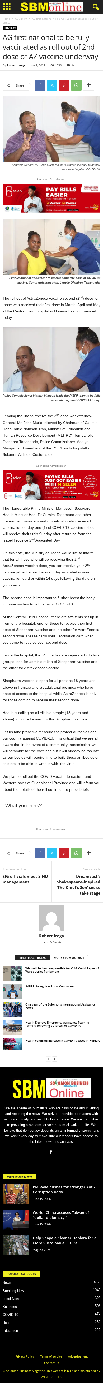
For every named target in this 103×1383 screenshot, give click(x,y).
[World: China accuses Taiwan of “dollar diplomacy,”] (16, 1220)
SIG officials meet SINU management (25, 879)
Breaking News (14, 1291)
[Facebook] (40, 85)
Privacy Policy (24, 1356)
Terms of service (51, 1356)
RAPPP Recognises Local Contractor (49, 986)
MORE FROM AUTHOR (69, 958)
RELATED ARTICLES (32, 958)
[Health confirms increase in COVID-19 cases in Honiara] (12, 1044)
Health (7, 1323)
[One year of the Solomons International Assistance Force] (12, 1009)
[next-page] (54, 1059)
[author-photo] (51, 918)
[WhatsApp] (76, 85)
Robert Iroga (16, 65)
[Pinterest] (64, 85)
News (7, 1283)
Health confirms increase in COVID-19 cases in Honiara (62, 1040)
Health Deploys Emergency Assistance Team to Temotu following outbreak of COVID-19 (57, 1024)
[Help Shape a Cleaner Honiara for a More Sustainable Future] (16, 1245)
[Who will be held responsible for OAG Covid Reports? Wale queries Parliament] (12, 973)
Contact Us (51, 1363)
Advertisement (78, 1356)
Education (10, 1331)
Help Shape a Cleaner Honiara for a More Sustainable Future (64, 1240)
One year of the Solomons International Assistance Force (60, 1006)
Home (6, 18)
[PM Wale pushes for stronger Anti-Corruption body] (16, 1194)
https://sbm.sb (52, 942)
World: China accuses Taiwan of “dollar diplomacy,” (61, 1215)
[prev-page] (48, 1059)
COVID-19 (21, 18)
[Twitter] (52, 85)
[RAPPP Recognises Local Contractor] (12, 991)
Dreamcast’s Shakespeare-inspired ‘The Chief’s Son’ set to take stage (78, 885)
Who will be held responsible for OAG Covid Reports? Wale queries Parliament (62, 969)
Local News (11, 1299)
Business (10, 1307)
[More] (88, 85)
